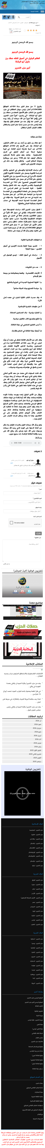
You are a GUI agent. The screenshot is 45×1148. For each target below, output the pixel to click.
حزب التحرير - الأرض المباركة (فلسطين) (32, 898)
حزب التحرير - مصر (37, 902)
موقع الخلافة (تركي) (37, 1064)
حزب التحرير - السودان (36, 907)
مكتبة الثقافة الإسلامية (36, 1101)
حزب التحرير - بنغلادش (36, 839)
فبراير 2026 (37, 743)
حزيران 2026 (37, 728)
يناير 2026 (37, 747)
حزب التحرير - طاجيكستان (35, 856)
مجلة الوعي (40, 1024)
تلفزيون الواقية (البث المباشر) (28, 570)
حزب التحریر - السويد (37, 957)
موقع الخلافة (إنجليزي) (37, 1060)
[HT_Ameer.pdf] (11, 31)
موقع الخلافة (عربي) (37, 1055)
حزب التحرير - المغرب (37, 924)
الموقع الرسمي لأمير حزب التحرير (34, 1002)
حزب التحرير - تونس (37, 920)
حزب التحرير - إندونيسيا (36, 830)
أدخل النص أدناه (37, 516)
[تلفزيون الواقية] (9, 19)
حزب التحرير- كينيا (38, 911)
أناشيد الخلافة (39, 1006)
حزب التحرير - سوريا (37, 884)
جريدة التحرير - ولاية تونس (35, 1020)
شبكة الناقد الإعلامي (37, 1033)
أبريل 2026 (37, 736)
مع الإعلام (40, 1114)
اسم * (40, 489)
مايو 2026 (38, 732)
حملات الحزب (39, 1083)
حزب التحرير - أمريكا (37, 983)
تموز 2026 (37, 724)
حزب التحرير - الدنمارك (36, 961)
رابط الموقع (39, 507)
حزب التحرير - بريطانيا (37, 974)
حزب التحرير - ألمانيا (37, 952)
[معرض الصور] (4, 19)
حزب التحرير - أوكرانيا (37, 948)
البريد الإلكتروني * (37, 498)
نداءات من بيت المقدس (36, 1051)
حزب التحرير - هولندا (37, 965)
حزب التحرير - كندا (38, 978)
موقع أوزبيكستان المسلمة (36, 1046)
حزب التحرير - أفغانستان (36, 848)
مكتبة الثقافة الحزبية (37, 1096)
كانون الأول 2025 (35, 750)
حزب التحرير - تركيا (37, 865)
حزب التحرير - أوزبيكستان (36, 852)
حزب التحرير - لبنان (37, 889)
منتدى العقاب (39, 1038)
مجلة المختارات (39, 1092)
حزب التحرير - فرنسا (37, 970)
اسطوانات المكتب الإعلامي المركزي (33, 1105)
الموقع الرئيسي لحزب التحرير (35, 998)
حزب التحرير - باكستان (36, 843)
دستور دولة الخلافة (37, 1069)
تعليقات (37, 25)
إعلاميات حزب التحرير (37, 1041)
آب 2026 (38, 721)
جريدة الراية (39, 1015)
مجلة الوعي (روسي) (37, 1029)
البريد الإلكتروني (17, 31)
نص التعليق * (37, 537)
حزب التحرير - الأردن (37, 893)
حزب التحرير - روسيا (37, 943)
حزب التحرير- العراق (37, 880)
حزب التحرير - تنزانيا (37, 915)
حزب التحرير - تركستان (36, 861)
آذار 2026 (38, 739)
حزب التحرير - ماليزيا (37, 834)
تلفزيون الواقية (33, 769)
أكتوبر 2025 (37, 758)
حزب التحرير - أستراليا (37, 939)
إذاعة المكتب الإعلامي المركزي (34, 1088)
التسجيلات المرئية (38, 1119)
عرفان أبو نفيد (30, 460)
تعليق (11, 463)
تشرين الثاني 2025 (35, 754)
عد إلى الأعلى (6, 564)
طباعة (10, 29)
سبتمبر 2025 (37, 761)
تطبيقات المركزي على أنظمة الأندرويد (32, 1110)
